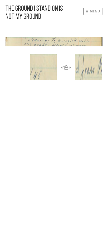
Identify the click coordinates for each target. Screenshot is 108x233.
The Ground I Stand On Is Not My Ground (34, 12)
